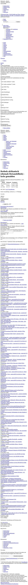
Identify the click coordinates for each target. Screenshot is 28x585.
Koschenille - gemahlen (17, 439)
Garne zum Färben (10, 146)
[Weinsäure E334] (5, 296)
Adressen (8, 32)
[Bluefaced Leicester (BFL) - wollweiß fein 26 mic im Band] (14, 303)
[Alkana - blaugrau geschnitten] (8, 260)
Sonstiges (5, 157)
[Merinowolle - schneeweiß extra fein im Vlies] (11, 512)
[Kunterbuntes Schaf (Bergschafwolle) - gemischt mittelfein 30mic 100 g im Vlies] (14, 395)
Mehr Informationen (5, 582)
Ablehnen (3, 583)
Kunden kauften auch (5, 249)
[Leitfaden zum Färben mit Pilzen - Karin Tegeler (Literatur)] (14, 484)
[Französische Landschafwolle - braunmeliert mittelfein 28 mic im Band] (14, 308)
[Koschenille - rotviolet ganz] (7, 294)
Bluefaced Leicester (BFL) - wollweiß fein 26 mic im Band (13, 304)
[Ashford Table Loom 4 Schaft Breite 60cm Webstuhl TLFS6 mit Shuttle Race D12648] (14, 420)
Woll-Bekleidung (7, 153)
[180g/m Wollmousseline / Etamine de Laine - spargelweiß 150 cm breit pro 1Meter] (14, 314)
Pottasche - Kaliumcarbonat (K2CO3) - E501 (13, 291)
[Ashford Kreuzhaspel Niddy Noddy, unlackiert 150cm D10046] (14, 332)
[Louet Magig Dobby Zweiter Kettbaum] (10, 466)
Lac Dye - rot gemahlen (17, 277)
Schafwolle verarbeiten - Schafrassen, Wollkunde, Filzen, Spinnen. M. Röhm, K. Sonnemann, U (13, 368)
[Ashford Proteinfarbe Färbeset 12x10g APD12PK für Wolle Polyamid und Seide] (14, 461)
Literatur (5, 152)
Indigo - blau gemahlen (17, 267)
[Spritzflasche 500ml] (5, 476)
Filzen (4, 135)
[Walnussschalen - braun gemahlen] (8, 287)
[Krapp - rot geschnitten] (6, 257)
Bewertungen (10, 206)
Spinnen (5, 136)
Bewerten (3, 201)
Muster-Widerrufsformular (8, 533)
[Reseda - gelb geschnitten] (7, 279)
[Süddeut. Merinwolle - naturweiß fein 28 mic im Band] (13, 299)
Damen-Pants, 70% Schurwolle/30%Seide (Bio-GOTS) (12, 407)
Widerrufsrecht (6, 534)
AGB (4, 10)
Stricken (5, 138)
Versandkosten (24, 562)
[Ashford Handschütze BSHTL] (8, 415)
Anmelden (8, 29)
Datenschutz (6, 9)
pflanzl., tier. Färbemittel (11, 141)
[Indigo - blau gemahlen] (6, 267)
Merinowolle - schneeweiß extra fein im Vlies (14, 513)
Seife (4, 156)
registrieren (15, 29)
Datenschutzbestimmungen (13, 244)
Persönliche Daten (10, 31)
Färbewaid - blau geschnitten (20, 284)
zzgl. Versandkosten (10, 189)
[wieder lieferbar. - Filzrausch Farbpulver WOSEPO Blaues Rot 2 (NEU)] (14, 449)
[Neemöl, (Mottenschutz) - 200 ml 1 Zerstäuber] (11, 359)
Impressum (5, 12)
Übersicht (8, 30)
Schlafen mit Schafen (7, 154)
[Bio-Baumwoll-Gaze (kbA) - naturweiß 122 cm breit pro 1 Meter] (14, 342)
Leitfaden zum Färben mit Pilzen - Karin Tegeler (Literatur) (13, 485)
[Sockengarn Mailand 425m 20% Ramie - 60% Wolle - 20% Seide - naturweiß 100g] (14, 320)
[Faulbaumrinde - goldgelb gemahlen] (9, 273)
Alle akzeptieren (8, 583)
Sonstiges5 (8, 148)
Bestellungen (9, 35)
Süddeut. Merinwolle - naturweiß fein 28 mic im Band (12, 300)
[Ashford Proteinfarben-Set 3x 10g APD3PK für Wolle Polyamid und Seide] (14, 455)
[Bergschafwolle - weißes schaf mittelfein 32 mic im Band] (13, 337)
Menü (4, 19)
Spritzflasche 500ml (14, 476)
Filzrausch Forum (7, 541)
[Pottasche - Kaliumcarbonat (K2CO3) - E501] (11, 290)
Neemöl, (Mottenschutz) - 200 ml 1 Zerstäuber (13, 360)
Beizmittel (8, 142)
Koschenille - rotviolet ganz (20, 294)
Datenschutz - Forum (7, 547)
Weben (4, 137)
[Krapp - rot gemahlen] (6, 282)
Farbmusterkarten (7, 151)
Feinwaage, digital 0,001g (18, 363)
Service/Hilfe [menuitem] (5, 8)
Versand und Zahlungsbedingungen (10, 542)
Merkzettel (8, 37)
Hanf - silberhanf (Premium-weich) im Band (12, 391)
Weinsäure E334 (12, 296)
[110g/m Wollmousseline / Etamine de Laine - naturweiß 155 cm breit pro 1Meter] (14, 354)
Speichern (3, 247)
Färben (4, 140)
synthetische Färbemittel (11, 143)
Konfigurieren (15, 583)
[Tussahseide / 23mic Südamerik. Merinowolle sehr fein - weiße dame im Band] (14, 401)
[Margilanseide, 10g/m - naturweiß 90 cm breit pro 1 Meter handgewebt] (14, 379)
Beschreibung (3, 206)
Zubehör (8, 145)
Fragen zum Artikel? (7, 220)
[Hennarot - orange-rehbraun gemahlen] (9, 269)
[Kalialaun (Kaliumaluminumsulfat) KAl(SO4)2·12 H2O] (13, 263)
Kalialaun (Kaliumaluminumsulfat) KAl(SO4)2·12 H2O (13, 265)
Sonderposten (9, 147)
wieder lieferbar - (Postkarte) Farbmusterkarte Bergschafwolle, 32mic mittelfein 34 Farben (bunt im (14, 481)
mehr (7, 210)
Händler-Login (6, 7)
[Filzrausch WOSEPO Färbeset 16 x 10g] (10, 489)
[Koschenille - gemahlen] (6, 439)
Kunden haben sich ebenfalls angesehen (18, 249)
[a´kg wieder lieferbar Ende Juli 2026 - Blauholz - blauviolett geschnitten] (14, 252)
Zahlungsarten (9, 34)
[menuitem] (15, 6)
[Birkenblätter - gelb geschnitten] (8, 509)
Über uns (5, 546)
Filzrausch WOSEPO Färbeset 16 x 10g (12, 490)
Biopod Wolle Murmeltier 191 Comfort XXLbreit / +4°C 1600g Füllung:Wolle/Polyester (13, 473)
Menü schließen (6, 26)
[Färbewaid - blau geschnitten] (7, 284)
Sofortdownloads (9, 36)
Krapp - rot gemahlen (15, 282)
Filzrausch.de (6, 532)
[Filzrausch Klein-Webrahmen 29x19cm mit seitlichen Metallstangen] (14, 385)
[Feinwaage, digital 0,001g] (7, 363)
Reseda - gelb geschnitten (18, 279)
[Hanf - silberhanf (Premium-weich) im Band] (11, 390)
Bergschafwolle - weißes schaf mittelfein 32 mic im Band (13, 338)
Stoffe (4, 149)
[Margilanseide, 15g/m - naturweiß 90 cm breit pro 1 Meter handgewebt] (14, 373)
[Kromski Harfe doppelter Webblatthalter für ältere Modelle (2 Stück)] (14, 411)
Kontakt (5, 8)
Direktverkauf (6, 6)
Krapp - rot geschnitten (17, 257)
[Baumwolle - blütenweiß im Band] (8, 425)
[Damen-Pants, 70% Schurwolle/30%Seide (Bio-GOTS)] (13, 406)
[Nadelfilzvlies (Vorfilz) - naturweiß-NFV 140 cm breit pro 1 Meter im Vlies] (14, 348)
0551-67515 (5, 522)
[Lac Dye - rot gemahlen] (6, 277)
